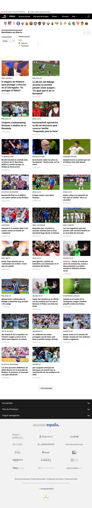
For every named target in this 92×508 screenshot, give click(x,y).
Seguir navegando (11, 415)
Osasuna (6, 225)
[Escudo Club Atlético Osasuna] (48, 23)
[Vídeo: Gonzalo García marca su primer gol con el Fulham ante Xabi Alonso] (76, 146)
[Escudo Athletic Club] (5, 23)
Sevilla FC (36, 119)
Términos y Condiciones (22, 479)
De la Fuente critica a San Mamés (14, 12)
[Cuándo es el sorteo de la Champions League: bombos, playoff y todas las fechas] (76, 286)
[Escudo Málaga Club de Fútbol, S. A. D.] (44, 23)
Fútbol (12, 16)
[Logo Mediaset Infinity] (17, 436)
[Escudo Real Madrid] (69, 23)
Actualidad (7, 403)
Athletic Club (38, 156)
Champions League (71, 296)
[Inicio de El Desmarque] (4, 16)
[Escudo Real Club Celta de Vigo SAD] (14, 23)
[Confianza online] (46, 499)
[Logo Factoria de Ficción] (74, 444)
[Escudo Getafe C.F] (35, 23)
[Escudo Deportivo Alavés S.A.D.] (18, 23)
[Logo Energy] (46, 452)
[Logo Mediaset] (46, 426)
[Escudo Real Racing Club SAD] (52, 23)
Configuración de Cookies (55, 479)
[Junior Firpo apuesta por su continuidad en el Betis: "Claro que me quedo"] (15, 248)
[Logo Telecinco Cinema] (46, 460)
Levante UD (68, 331)
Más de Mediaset (10, 409)
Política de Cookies (71, 479)
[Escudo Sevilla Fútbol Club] (78, 23)
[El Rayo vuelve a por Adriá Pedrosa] (46, 182)
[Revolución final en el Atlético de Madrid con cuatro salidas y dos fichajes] (15, 182)
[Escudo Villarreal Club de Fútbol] (86, 23)
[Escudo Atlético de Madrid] (10, 23)
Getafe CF (36, 364)
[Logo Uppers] (17, 460)
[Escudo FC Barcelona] (31, 23)
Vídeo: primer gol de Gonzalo (40, 12)
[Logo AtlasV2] (17, 468)
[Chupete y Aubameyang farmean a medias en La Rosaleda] (15, 109)
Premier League (70, 156)
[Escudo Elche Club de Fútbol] (22, 23)
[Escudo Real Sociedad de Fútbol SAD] (74, 23)
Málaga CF (37, 78)
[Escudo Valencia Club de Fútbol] (82, 23)
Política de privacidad (38, 479)
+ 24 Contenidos (46, 388)
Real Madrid (7, 78)
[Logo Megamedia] (47, 488)
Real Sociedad (38, 225)
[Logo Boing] (18, 452)
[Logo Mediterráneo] (74, 468)
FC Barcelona (8, 156)
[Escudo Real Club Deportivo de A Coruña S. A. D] (61, 23)
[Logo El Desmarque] (46, 444)
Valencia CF (68, 258)
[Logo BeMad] (74, 452)
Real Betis (6, 258)
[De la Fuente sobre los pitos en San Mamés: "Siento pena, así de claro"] (46, 146)
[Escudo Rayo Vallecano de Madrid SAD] (57, 23)
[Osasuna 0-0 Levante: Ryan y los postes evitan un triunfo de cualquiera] (15, 215)
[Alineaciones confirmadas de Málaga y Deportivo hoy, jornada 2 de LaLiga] (15, 286)
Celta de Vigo (7, 331)
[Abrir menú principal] (89, 16)
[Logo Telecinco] (46, 436)
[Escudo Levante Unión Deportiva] (40, 23)
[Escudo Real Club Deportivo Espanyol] (27, 23)
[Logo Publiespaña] (46, 468)
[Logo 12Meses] (74, 460)
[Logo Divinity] (17, 444)
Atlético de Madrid (10, 192)
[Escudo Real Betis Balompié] (65, 23)
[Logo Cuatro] (74, 436)
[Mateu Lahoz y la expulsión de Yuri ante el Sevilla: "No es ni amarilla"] (76, 182)
